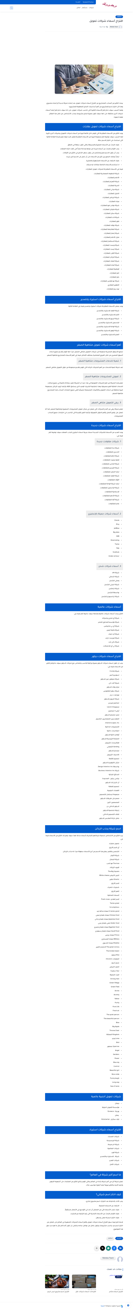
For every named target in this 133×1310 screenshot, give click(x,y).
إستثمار (84, 8)
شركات (91, 8)
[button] (114, 1248)
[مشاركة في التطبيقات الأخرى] (96, 1248)
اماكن (78, 8)
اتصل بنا (78, 2)
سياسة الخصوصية (88, 2)
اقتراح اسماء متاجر (116, 1292)
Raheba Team (114, 27)
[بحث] (11, 7)
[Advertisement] (84, 50)
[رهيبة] (109, 6)
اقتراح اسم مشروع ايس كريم (58, 1292)
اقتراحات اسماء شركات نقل (85, 1292)
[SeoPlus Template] (122, 1306)
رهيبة (102, 1306)
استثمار (119, 16)
